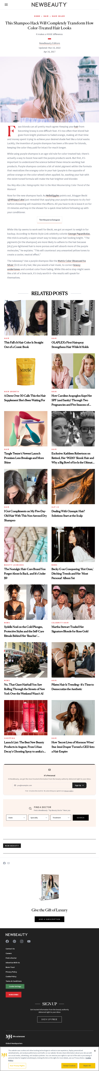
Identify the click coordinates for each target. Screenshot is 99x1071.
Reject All (87, 1066)
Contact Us (10, 949)
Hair (46, 16)
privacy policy (68, 791)
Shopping (9, 738)
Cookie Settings (15, 986)
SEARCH (81, 817)
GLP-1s (55, 507)
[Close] (95, 1051)
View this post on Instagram (49, 220)
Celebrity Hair (60, 622)
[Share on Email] (8, 863)
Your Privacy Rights (17, 1066)
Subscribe (13, 994)
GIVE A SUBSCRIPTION (49, 919)
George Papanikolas (79, 233)
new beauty (12, 846)
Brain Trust (10, 967)
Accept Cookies (69, 1066)
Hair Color (58, 16)
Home (37, 16)
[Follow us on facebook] (7, 941)
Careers (9, 953)
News (54, 565)
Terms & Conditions (14, 981)
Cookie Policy (11, 976)
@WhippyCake (16, 199)
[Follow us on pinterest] (14, 941)
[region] (49, 1059)
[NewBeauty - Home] (49, 5)
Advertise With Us (13, 962)
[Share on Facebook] (4, 863)
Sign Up (78, 785)
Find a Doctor (11, 958)
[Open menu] (6, 5)
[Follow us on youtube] (28, 941)
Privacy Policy (11, 972)
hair (76, 126)
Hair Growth (11, 391)
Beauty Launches (14, 565)
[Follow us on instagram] (21, 941)
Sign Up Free (49, 1019)
